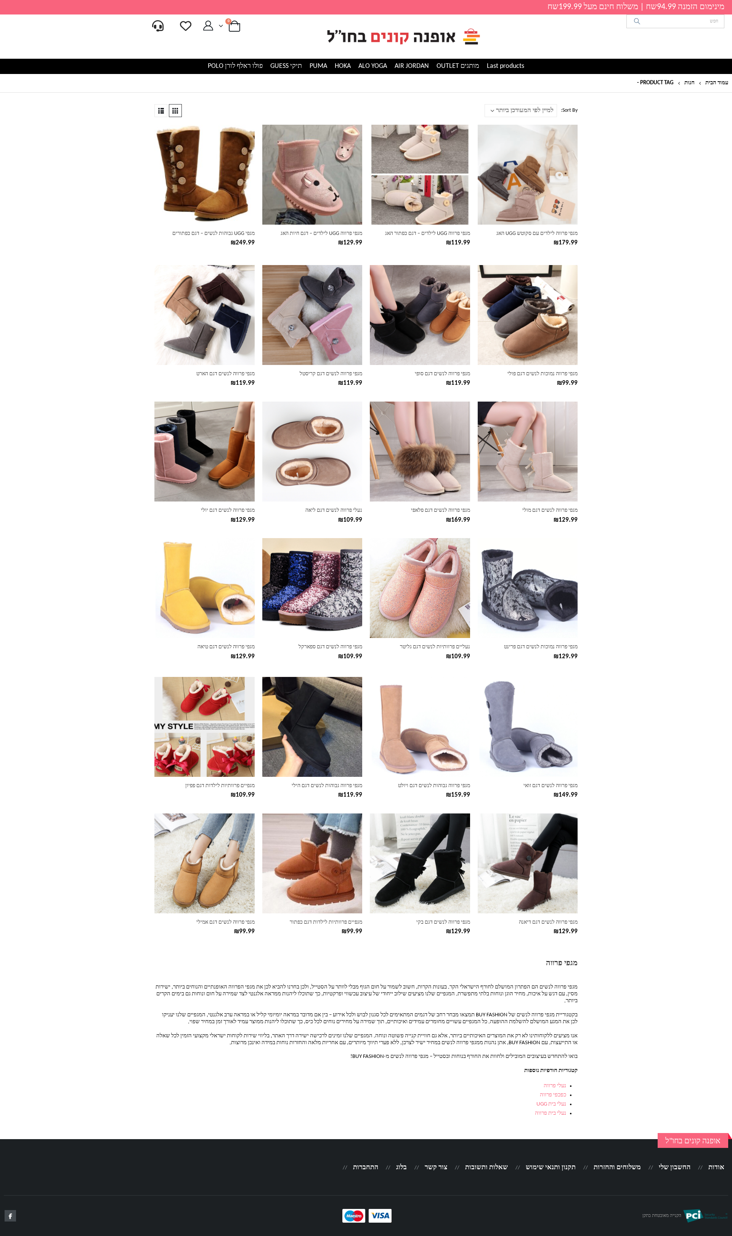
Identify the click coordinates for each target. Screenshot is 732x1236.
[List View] (160, 110)
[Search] (637, 21)
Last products (505, 66)
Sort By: (569, 110)
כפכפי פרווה (553, 1095)
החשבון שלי (674, 1167)
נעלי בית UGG (551, 1104)
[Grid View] (175, 110)
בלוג (401, 1167)
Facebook (10, 1216)
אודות (716, 1167)
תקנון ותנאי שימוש (551, 1167)
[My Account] (208, 26)
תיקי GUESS (286, 66)
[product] (528, 175)
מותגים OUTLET (458, 66)
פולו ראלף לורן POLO (235, 66)
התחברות (365, 1167)
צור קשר (436, 1167)
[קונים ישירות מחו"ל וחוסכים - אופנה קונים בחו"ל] (403, 36)
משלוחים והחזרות (617, 1167)
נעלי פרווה (555, 1086)
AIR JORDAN (412, 66)
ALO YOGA (372, 66)
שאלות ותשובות (486, 1167)
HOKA (343, 66)
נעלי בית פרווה (550, 1113)
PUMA (318, 66)
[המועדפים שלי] (185, 26)
